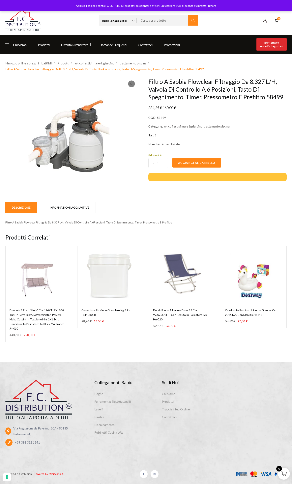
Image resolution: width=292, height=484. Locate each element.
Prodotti (44, 45)
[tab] (21, 207)
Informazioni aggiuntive (69, 207)
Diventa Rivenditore (74, 45)
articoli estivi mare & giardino (182, 126)
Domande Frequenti (113, 45)
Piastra (99, 417)
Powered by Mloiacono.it (48, 473)
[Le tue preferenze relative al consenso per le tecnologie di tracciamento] (7, 477)
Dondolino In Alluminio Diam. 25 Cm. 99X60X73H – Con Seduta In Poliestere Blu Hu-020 (180, 315)
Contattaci (145, 45)
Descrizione (21, 207)
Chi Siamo (20, 45)
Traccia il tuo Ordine (176, 409)
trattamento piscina (217, 126)
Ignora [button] (212, 5)
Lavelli (98, 409)
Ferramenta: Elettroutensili (112, 401)
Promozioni (172, 45)
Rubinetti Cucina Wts (108, 432)
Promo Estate (170, 144)
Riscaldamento (104, 424)
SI (156, 135)
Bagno (98, 394)
